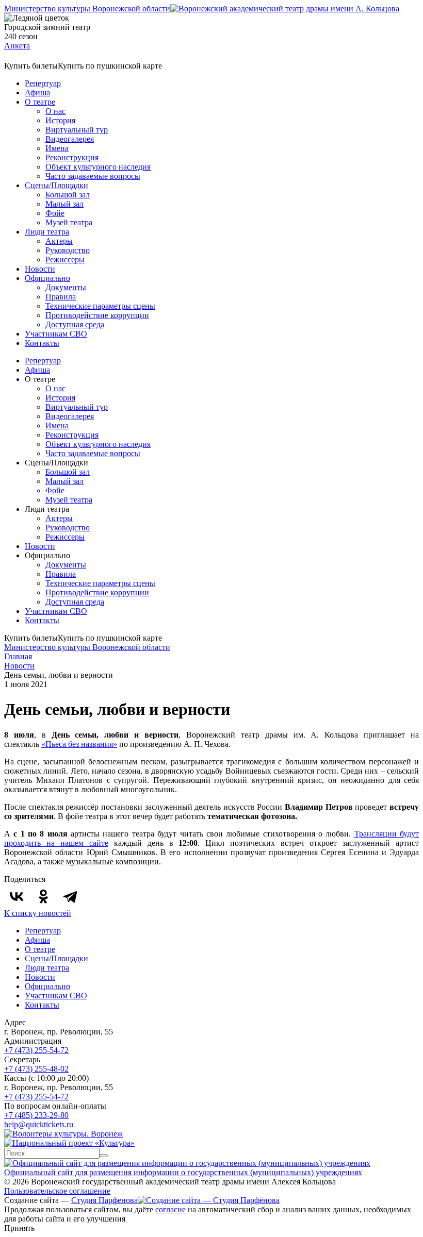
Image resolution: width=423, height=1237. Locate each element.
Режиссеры (65, 259)
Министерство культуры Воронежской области (87, 8)
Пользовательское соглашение (57, 1190)
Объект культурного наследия (98, 166)
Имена (57, 148)
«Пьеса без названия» (79, 744)
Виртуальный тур (76, 129)
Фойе (54, 213)
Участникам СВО (56, 333)
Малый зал (64, 203)
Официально (47, 278)
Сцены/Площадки (56, 185)
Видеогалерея (69, 139)
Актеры (59, 241)
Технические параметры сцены (100, 306)
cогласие (170, 1209)
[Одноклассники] (43, 896)
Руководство (67, 250)
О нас (55, 111)
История (60, 120)
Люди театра (47, 231)
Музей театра (68, 222)
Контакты (42, 343)
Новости (40, 268)
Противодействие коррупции (97, 315)
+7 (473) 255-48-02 (36, 1068)
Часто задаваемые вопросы (92, 176)
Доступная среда (74, 324)
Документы (65, 287)
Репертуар (43, 83)
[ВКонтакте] (16, 896)
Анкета (17, 45)
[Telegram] (70, 896)
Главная (18, 656)
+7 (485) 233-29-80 (36, 1115)
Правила (60, 296)
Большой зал (67, 194)
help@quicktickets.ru (38, 1124)
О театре (40, 101)
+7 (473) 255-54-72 (36, 1050)
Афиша (37, 92)
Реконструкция (72, 157)
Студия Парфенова (104, 1200)
